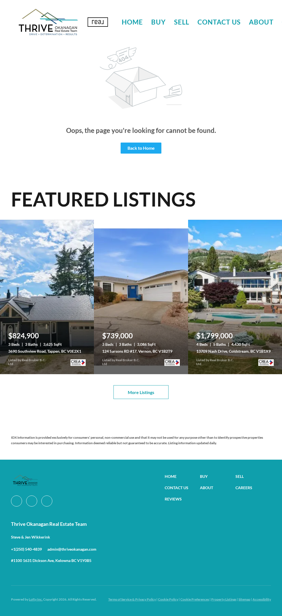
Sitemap (244, 599)
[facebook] (16, 501)
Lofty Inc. (36, 599)
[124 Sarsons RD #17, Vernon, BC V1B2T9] (141, 297)
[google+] (46, 501)
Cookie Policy (168, 599)
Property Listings (223, 599)
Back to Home (141, 148)
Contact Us (219, 22)
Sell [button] (181, 22)
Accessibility (262, 599)
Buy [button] (158, 22)
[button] (48, 22)
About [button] (261, 22)
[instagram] (31, 501)
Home (132, 22)
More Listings (141, 392)
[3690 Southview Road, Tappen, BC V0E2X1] (47, 297)
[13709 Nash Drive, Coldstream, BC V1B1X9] (235, 297)
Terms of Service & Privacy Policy (132, 599)
